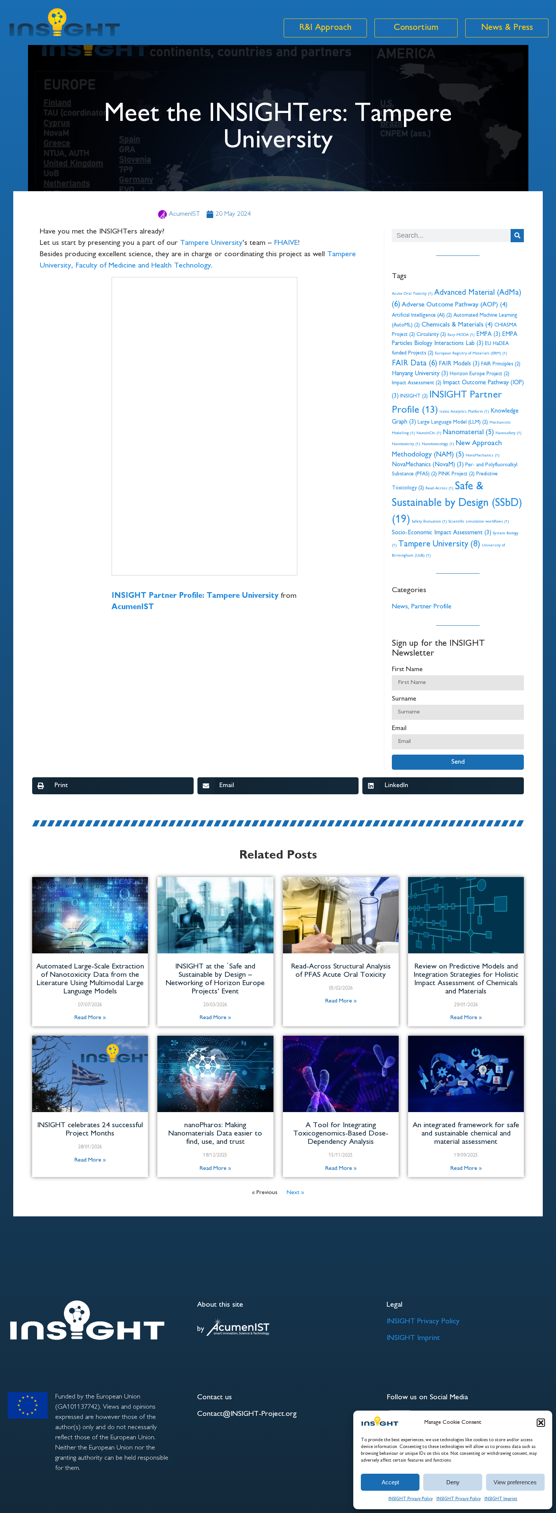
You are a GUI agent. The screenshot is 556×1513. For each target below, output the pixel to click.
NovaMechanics (483, 455)
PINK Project (456, 474)
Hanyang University (420, 374)
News (400, 607)
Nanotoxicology (438, 444)
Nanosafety (508, 433)
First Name (407, 670)
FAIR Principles (500, 364)
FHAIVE (286, 243)
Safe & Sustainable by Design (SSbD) (457, 503)
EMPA (488, 334)
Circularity (431, 334)
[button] (541, 1422)
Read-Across (439, 488)
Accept (390, 1482)
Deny (453, 1482)
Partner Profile (431, 607)
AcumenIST (133, 607)
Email (399, 729)
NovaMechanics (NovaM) (428, 465)
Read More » (90, 1018)
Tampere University (211, 243)
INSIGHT (414, 396)
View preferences (515, 1482)
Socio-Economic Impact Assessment (441, 533)
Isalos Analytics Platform (464, 411)
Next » (295, 1193)
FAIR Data (414, 363)
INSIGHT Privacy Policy (410, 1499)
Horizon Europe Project (479, 373)
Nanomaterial (468, 432)
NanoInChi (428, 433)
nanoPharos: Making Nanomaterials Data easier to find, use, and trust (215, 1134)
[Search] (517, 235)
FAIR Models (459, 364)
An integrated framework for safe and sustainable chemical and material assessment (466, 1134)
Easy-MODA (461, 335)
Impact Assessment (416, 383)
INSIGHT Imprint (501, 1499)
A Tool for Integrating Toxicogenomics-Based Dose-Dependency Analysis (340, 1134)
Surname (404, 699)
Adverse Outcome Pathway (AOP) (455, 305)
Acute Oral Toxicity (412, 293)
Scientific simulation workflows (479, 521)
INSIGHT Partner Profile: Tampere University (195, 596)
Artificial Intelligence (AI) (422, 315)
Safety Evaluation (429, 521)
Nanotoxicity (406, 444)
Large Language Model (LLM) (453, 422)
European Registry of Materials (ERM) (471, 353)
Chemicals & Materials (457, 325)
